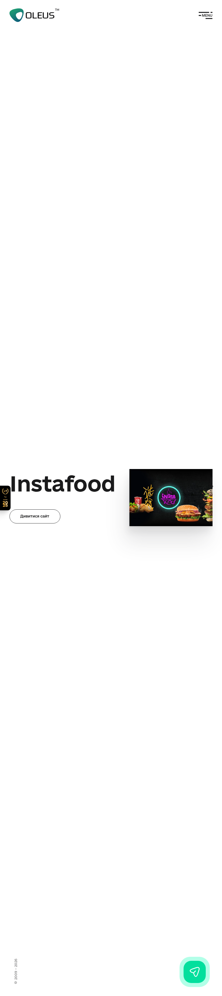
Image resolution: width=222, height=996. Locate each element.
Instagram (211, 487)
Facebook (211, 509)
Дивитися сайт (34, 516)
